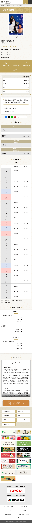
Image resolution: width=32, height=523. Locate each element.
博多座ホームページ (8, 108)
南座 (19, 415)
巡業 (5, 420)
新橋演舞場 (6, 415)
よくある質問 (8, 514)
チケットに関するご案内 (8, 506)
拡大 (17, 37)
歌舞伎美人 (3, 5)
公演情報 (8, 5)
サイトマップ (24, 506)
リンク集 (24, 510)
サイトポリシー (8, 510)
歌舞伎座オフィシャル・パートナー (16, 486)
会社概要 (15, 518)
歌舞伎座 (20, 411)
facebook (6, 117)
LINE (12, 117)
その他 (13, 5)
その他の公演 (21, 420)
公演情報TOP (7, 411)
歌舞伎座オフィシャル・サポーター (16, 495)
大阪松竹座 (6, 424)
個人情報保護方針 (23, 514)
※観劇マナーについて (9, 111)
